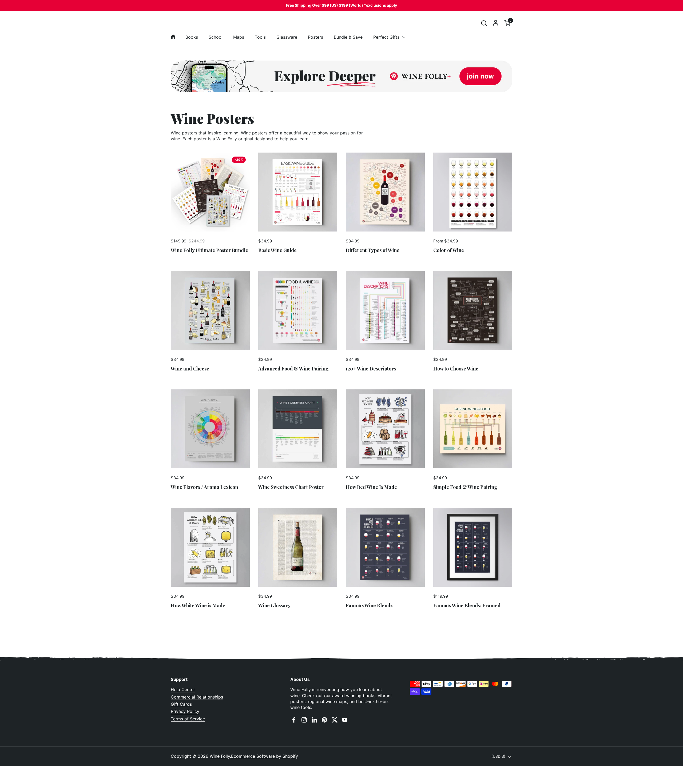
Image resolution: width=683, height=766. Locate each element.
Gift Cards (181, 704)
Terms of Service (188, 718)
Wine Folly (220, 756)
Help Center (183, 689)
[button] (484, 23)
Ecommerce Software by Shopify (264, 756)
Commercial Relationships (197, 697)
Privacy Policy (185, 711)
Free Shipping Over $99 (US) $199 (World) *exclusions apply (341, 5)
